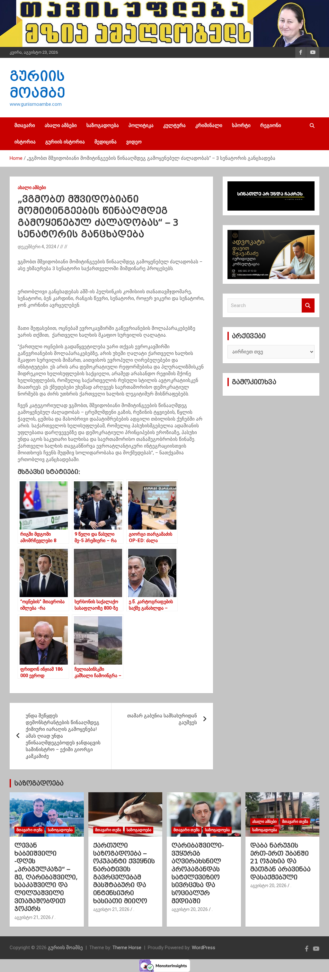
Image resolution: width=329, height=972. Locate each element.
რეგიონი (270, 125)
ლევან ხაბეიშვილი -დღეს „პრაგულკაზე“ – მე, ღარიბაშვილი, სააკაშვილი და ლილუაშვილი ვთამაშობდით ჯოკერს (46, 877)
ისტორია (25, 142)
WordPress (203, 947)
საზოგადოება (102, 125)
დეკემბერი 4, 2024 (37, 246)
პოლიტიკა (141, 125)
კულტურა (174, 125)
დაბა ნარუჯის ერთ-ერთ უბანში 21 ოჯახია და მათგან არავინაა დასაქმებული (280, 861)
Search (308, 305)
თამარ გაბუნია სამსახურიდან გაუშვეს (162, 719)
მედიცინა (105, 142)
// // (63, 246)
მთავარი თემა (29, 830)
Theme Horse (126, 947)
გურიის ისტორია (65, 142)
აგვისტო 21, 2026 (32, 917)
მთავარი (24, 125)
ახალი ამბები (61, 125)
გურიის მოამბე (65, 947)
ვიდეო (134, 142)
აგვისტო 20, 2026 (190, 909)
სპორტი (241, 125)
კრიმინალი (208, 125)
